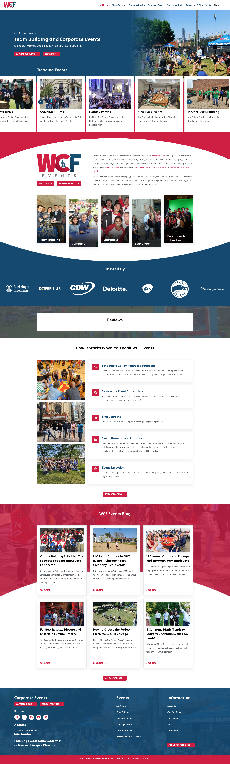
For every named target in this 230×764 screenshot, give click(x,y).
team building (159, 156)
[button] (40, 101)
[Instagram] (24, 717)
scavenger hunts (142, 167)
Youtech (146, 758)
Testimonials (173, 718)
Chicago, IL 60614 (22, 733)
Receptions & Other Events (198, 5)
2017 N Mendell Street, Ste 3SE (28, 730)
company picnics (158, 167)
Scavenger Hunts (175, 5)
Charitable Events (156, 5)
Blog (169, 724)
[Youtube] (38, 717)
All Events (105, 5)
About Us (218, 5)
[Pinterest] (45, 717)
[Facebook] (31, 717)
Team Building (119, 5)
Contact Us (172, 730)
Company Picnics (137, 5)
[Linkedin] (17, 717)
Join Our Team (174, 712)
